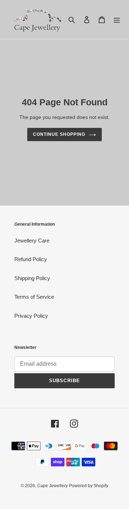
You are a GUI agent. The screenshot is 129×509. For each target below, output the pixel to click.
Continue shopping (59, 134)
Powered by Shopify (88, 485)
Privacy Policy (31, 316)
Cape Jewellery (52, 485)
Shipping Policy (32, 278)
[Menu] (116, 19)
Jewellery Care (31, 240)
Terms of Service (34, 297)
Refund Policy (30, 259)
